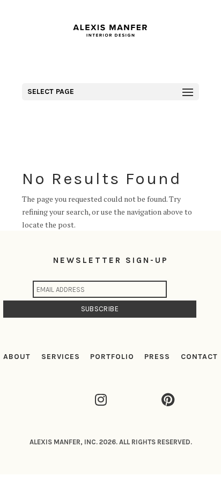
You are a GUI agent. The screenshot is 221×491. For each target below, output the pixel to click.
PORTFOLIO (112, 356)
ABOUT (17, 356)
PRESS (157, 356)
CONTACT (199, 356)
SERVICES (60, 356)
